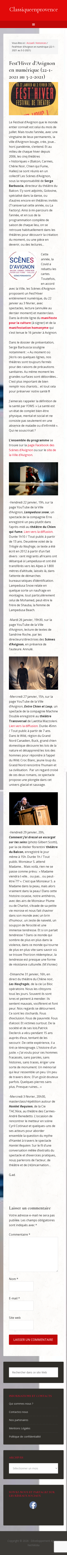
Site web (15, 1318)
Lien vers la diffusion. (23, 726)
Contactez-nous (18, 1412)
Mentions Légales (19, 1428)
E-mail (14, 1298)
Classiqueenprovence (33, 9)
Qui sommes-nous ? (21, 1403)
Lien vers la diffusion (38, 532)
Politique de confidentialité (25, 1436)
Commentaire (19, 1234)
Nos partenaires (18, 1420)
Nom (13, 1279)
